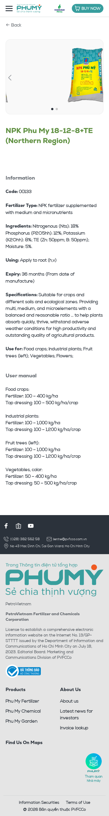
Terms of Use (78, 802)
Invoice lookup (74, 727)
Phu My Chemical (23, 711)
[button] (9, 78)
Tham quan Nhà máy (94, 778)
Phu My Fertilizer (22, 700)
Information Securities (39, 802)
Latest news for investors (76, 714)
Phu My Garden (21, 721)
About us (69, 700)
